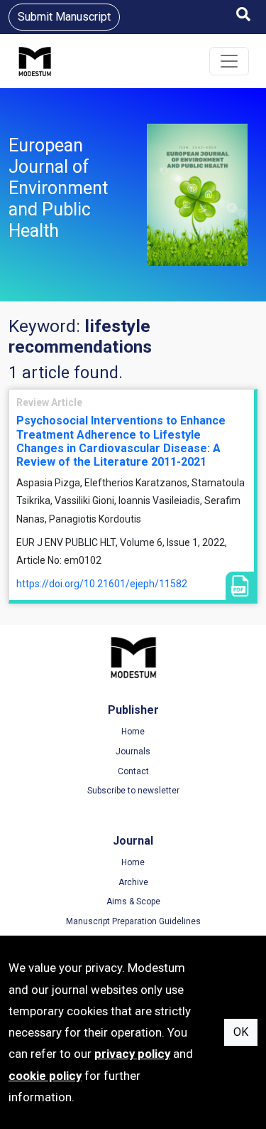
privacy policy (132, 1054)
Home (133, 732)
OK (240, 1032)
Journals (133, 751)
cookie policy (45, 1076)
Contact (133, 771)
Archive (133, 882)
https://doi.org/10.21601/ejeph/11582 (101, 583)
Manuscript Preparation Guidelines (133, 921)
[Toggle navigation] (229, 61)
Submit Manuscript (64, 16)
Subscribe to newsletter (133, 791)
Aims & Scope (133, 901)
